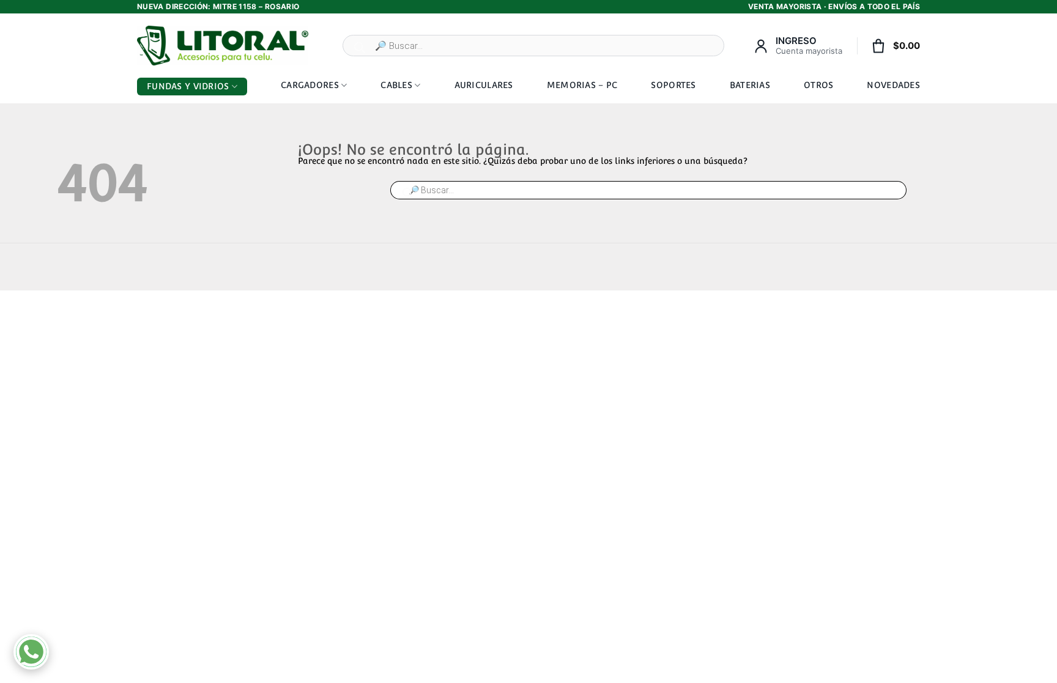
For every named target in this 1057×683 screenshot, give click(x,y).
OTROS (818, 85)
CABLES (396, 85)
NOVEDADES (893, 85)
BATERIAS (750, 85)
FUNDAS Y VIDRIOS (188, 86)
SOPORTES (673, 85)
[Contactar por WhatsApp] (31, 652)
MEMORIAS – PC (582, 85)
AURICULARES (483, 85)
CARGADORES (310, 85)
